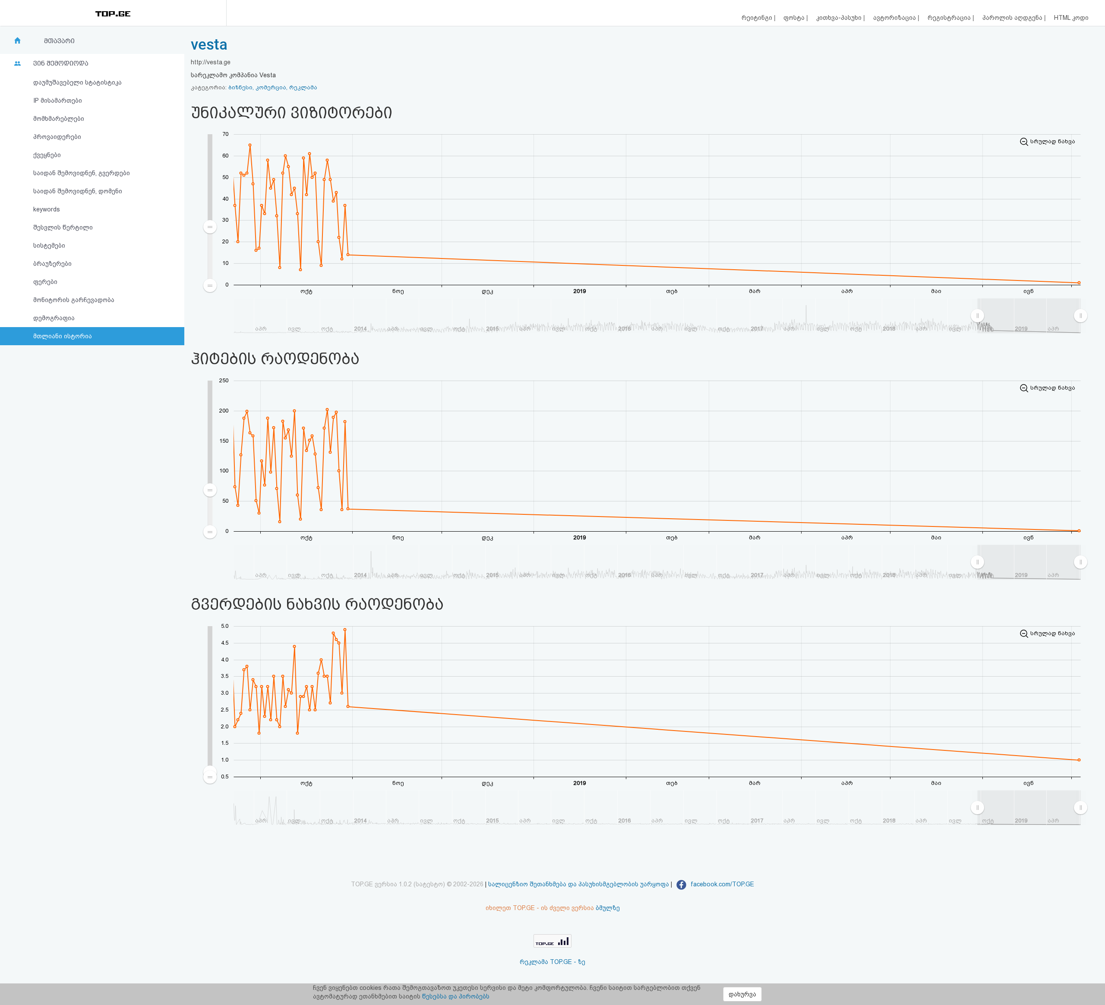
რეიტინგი (758, 17)
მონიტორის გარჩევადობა (73, 299)
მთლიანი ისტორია (62, 336)
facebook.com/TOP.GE (721, 884)
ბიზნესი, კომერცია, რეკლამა (272, 87)
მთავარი (59, 41)
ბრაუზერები (52, 263)
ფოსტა (794, 17)
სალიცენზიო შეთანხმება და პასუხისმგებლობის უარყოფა (578, 884)
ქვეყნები (47, 154)
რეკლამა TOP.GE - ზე (552, 961)
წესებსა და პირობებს (455, 996)
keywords (46, 209)
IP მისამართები (57, 100)
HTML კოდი (1071, 17)
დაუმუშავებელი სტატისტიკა (77, 82)
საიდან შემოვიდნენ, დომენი (77, 191)
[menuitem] (1028, 316)
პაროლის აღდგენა (1013, 17)
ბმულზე (608, 907)
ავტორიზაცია (895, 17)
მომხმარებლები (58, 118)
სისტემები (49, 245)
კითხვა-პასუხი (839, 17)
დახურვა (742, 994)
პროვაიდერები (57, 136)
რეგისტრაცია (950, 17)
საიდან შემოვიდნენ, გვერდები (81, 173)
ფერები (45, 281)
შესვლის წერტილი (63, 227)
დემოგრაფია (54, 318)
